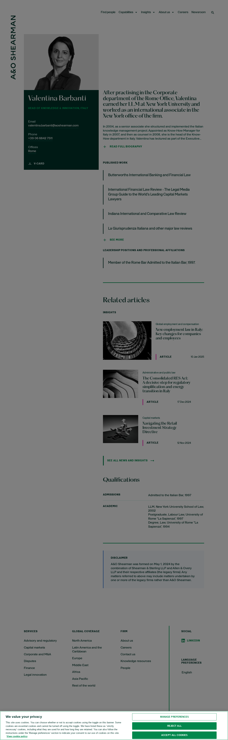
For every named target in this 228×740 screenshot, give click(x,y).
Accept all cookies (174, 735)
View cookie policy (17, 736)
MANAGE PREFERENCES (174, 716)
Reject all (174, 726)
